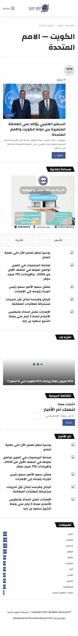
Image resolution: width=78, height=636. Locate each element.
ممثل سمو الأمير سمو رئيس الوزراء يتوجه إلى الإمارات (29, 289)
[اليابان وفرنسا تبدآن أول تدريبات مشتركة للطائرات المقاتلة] (72, 299)
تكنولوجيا (68, 587)
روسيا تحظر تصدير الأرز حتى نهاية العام (27, 255)
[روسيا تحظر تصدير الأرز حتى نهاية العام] (72, 252)
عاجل (70, 534)
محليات (69, 546)
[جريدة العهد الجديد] (39, 8)
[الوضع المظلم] (73, 9)
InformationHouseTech (40, 618)
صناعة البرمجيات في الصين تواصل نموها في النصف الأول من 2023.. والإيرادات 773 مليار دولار (29, 272)
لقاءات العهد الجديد (63, 593)
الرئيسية (70, 25)
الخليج (70, 581)
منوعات (69, 563)
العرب (70, 575)
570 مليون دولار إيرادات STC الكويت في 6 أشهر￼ (40, 381)
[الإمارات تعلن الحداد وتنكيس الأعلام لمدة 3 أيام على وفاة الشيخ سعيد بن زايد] (72, 311)
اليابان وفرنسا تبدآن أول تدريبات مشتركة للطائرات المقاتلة (27, 301)
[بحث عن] (19, 9)
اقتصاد (69, 540)
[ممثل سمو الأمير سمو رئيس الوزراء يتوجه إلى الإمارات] (72, 286)
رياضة (70, 558)
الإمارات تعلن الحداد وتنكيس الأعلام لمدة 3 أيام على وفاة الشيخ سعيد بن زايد (29, 316)
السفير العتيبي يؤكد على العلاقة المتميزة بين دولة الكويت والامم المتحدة (37, 129)
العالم (70, 552)
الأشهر (58, 240)
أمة (71, 569)
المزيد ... (59, 155)
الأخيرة (19, 240)
